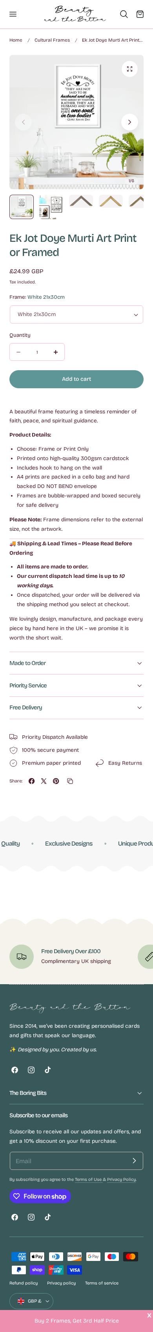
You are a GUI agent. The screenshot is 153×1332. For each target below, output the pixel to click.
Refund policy (23, 1283)
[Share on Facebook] (31, 781)
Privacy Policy (121, 1179)
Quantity (20, 335)
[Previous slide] (23, 122)
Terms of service (101, 1283)
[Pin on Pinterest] (56, 781)
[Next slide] (129, 122)
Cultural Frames (52, 40)
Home (15, 40)
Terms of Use (89, 1179)
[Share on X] (43, 781)
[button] (12, 14)
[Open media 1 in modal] (129, 68)
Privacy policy (61, 1283)
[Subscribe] (134, 1160)
